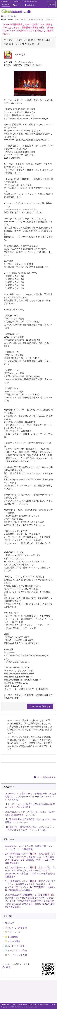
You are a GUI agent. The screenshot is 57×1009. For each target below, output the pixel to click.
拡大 (8, 967)
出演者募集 (13, 937)
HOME (3, 19)
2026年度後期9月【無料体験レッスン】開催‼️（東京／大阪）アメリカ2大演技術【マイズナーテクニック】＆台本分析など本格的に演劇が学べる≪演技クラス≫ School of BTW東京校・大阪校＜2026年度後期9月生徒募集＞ (30, 901)
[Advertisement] (28, 992)
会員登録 (30, 5)
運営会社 (32, 1004)
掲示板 (10, 19)
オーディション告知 (17, 950)
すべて (11, 923)
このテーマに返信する (40, 706)
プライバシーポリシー (19, 1004)
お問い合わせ (43, 1004)
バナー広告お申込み (10, 16)
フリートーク (14, 932)
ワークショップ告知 (17, 955)
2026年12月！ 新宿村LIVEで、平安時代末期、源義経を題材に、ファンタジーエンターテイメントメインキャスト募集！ (30, 796)
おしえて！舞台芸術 (17, 927)
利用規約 (5, 1004)
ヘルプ (52, 1004)
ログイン (18, 5)
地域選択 (5, 5)
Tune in (20, 54)
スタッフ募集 (14, 941)
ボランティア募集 (16, 946)
